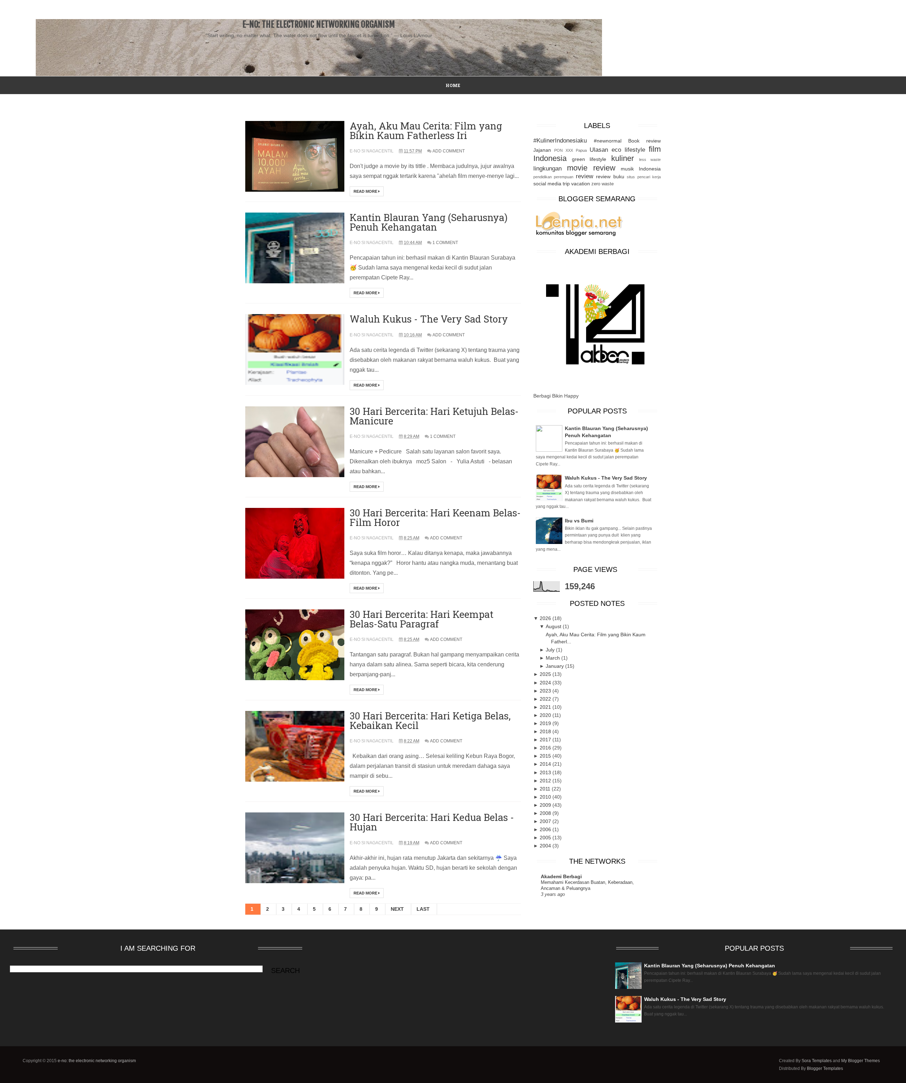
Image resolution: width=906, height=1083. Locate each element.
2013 (546, 772)
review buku (610, 176)
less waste (650, 159)
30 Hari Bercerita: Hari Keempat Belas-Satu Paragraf (421, 619)
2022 (546, 699)
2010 (546, 797)
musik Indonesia (641, 169)
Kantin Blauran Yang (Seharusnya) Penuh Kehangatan (429, 222)
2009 (546, 805)
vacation (580, 183)
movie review (591, 167)
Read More (366, 191)
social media (547, 183)
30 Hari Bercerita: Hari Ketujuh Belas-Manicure (434, 416)
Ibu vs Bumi (579, 520)
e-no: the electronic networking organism (97, 1060)
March (553, 658)
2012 (546, 780)
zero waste (602, 183)
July (551, 650)
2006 (546, 829)
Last (423, 909)
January (555, 666)
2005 (546, 837)
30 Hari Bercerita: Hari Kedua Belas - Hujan (432, 822)
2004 (546, 846)
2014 (546, 764)
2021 (546, 707)
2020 (546, 715)
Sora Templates (817, 1060)
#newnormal (607, 141)
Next (397, 909)
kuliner (622, 158)
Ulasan (599, 149)
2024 (546, 682)
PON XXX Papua (570, 150)
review (584, 176)
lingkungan (547, 168)
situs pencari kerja (644, 177)
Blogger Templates (825, 1068)
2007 (546, 821)
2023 (546, 691)
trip (566, 183)
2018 (546, 731)
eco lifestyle (628, 149)
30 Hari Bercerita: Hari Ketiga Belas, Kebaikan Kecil (430, 720)
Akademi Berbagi (561, 876)
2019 (546, 723)
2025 (546, 674)
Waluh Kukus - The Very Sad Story (429, 319)
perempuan (563, 177)
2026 (546, 618)
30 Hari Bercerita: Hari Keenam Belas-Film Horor (435, 517)
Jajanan (542, 150)
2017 (546, 739)
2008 (546, 813)
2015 (546, 756)
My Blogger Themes (860, 1060)
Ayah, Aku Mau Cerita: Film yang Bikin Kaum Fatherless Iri (426, 130)
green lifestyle (589, 159)
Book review (644, 141)
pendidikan (542, 177)
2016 (546, 748)
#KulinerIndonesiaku (560, 140)
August (554, 626)
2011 (546, 789)
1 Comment (445, 242)
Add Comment (448, 151)
